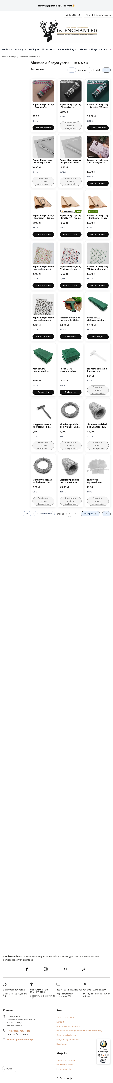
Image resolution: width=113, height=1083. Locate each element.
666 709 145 (74, 15)
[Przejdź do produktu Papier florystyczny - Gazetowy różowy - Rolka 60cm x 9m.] (98, 147)
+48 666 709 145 (18, 1031)
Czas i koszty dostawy (67, 1035)
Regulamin (61, 1044)
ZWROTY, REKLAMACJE (67, 1017)
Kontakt (60, 1021)
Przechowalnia (63, 1069)
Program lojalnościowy (67, 1039)
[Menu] (108, 1040)
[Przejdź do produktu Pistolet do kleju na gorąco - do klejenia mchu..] (70, 304)
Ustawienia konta (64, 1064)
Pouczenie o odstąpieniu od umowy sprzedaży (79, 1030)
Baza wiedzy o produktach (69, 1026)
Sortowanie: (37, 69)
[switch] (103, 1061)
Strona (82, 70)
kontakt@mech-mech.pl (100, 15)
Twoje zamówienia (65, 1060)
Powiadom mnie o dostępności (71, 125)
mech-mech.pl (9, 56)
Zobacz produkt (43, 127)
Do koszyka (70, 336)
